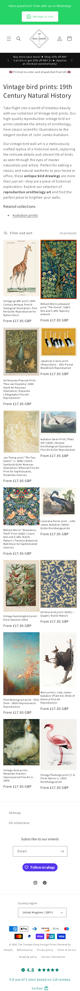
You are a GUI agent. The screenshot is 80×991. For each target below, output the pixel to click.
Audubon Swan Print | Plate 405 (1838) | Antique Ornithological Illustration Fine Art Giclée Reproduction (57, 444)
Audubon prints (25, 215)
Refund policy (25, 949)
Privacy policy (45, 949)
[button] (9, 39)
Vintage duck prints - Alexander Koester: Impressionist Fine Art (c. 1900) (18, 775)
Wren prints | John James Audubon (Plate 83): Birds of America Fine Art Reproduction (57, 698)
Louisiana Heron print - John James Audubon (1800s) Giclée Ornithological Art (58, 524)
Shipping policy (28, 956)
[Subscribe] (62, 851)
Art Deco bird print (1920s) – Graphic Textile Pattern (57, 613)
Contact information (53, 956)
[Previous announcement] (8, 60)
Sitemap (15, 813)
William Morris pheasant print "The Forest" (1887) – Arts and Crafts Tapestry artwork (56, 309)
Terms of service (66, 949)
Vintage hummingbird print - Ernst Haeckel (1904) (20, 617)
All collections (19, 823)
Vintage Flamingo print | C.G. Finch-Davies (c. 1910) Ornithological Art (58, 778)
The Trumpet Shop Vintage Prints (37, 944)
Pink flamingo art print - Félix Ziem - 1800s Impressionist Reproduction (21, 703)
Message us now (43, 16)
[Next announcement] (72, 60)
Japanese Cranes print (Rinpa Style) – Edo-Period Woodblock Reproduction (56, 364)
